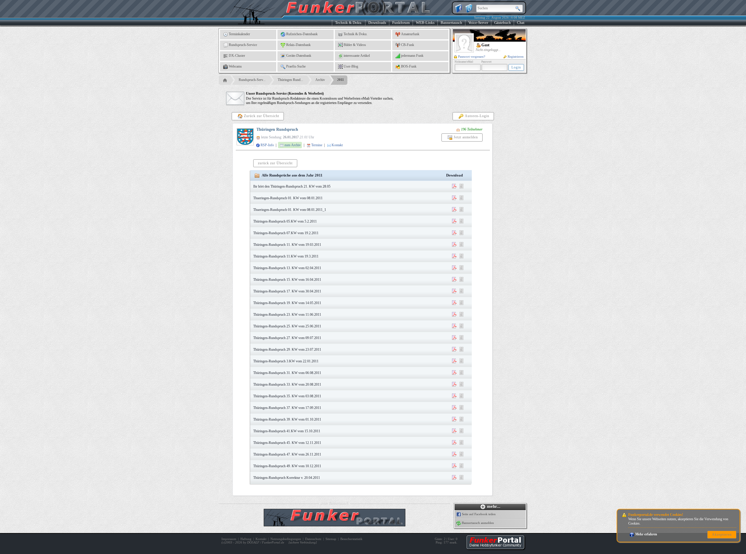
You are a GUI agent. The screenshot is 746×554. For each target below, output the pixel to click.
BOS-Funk (408, 66)
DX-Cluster (237, 56)
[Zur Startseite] (495, 548)
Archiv (320, 80)
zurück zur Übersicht (275, 163)
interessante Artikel (357, 56)
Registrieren (516, 56)
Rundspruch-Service (243, 45)
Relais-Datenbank (298, 45)
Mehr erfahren (646, 534)
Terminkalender (239, 34)
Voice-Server (478, 22)
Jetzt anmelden (466, 137)
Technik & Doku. (348, 22)
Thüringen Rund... (290, 80)
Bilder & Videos (355, 45)
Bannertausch (451, 22)
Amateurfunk (410, 34)
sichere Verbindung (303, 542)
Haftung (245, 539)
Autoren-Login (477, 116)
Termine (316, 145)
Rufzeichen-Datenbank (302, 34)
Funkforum (401, 22)
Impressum (228, 539)
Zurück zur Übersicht (261, 116)
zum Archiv (292, 145)
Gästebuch (502, 22)
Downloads (377, 22)
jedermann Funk (412, 56)
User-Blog (351, 66)
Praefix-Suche (296, 66)
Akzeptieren (722, 534)
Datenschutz (313, 539)
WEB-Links (425, 22)
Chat (521, 22)
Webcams (235, 66)
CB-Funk (407, 45)
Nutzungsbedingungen (285, 539)
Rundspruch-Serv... (252, 80)
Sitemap (331, 539)
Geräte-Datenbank (298, 56)
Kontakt (337, 145)
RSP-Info (267, 145)
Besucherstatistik (351, 539)
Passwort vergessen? (471, 56)
